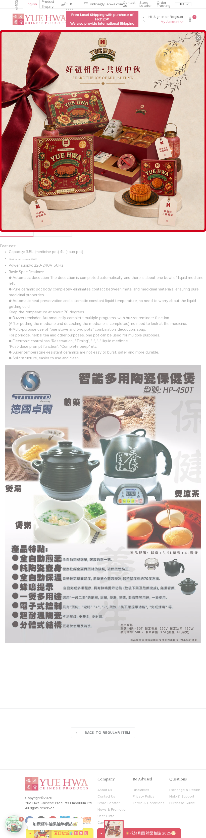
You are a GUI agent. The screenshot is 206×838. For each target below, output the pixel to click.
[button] (198, 38)
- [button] (103, 128)
